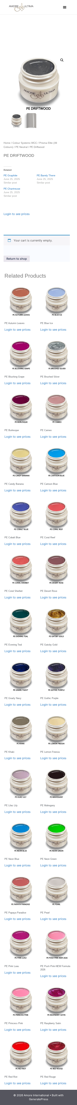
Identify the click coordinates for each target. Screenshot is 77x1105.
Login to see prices (17, 214)
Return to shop (16, 258)
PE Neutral (21, 147)
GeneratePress (38, 1099)
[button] (64, 7)
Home (7, 142)
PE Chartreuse (12, 188)
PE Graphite (10, 175)
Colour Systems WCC (25, 142)
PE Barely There (46, 175)
